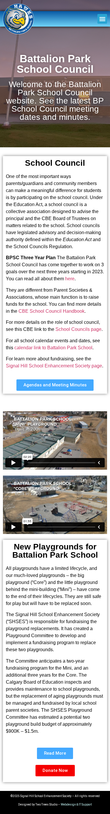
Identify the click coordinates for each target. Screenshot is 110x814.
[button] (102, 19)
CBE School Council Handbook (51, 311)
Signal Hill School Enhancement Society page (54, 365)
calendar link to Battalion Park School (53, 347)
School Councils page (78, 329)
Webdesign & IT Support (76, 804)
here (70, 278)
